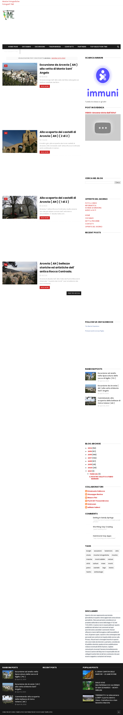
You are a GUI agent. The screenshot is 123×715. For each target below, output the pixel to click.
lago (104, 568)
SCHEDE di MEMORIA (93, 208)
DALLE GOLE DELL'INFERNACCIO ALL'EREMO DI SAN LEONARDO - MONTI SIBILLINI (107, 686)
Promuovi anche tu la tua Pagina (94, 331)
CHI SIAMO (26, 47)
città (88, 563)
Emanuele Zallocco (96, 491)
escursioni (98, 551)
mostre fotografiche (101, 555)
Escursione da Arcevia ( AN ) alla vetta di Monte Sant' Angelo (59, 69)
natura (110, 559)
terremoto (108, 551)
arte (117, 551)
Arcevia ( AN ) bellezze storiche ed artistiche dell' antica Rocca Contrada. (57, 267)
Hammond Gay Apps (102, 536)
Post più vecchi (74, 293)
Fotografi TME (8, 4)
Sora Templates (17, 712)
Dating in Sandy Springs (103, 518)
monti (110, 563)
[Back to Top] (119, 712)
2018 (90, 461)
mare (103, 563)
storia (88, 555)
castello (97, 568)
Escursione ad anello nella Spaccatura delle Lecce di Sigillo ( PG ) (108, 375)
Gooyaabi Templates (44, 712)
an (6, 66)
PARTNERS (82, 47)
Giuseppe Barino (95, 494)
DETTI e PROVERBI (92, 221)
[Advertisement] (77, 25)
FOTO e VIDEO (91, 203)
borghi (88, 551)
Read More (45, 86)
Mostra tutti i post (58, 58)
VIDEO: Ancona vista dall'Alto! (100, 112)
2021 (90, 471)
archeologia (98, 572)
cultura (95, 563)
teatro (88, 572)
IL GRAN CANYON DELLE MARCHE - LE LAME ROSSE (105, 672)
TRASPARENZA (55, 47)
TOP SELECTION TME (98, 47)
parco (88, 568)
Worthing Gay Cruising (103, 527)
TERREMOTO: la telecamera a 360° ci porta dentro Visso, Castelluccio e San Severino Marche (107, 699)
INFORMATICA (90, 205)
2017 (90, 458)
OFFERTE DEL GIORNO (93, 226)
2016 (90, 454)
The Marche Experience (92, 326)
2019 (90, 464)
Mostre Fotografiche (10, 1)
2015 (90, 451)
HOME (87, 215)
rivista (111, 568)
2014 (90, 448)
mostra (114, 555)
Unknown (92, 504)
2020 (90, 467)
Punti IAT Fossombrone (98, 501)
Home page (13, 47)
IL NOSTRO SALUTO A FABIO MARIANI (101, 478)
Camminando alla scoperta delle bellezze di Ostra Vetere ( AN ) (109, 400)
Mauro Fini (92, 498)
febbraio (94, 474)
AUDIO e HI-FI (90, 210)
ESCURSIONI (40, 47)
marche (89, 559)
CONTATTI (69, 47)
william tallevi (94, 507)
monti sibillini (100, 559)
